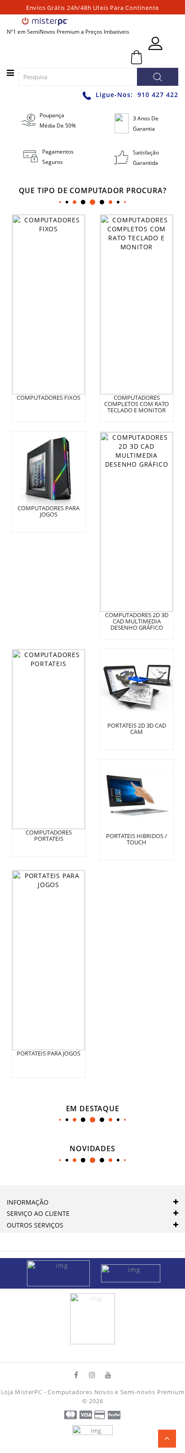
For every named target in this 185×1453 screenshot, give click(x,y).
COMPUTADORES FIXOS (48, 397)
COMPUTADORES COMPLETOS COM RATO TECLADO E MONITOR (136, 404)
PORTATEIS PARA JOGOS (48, 1053)
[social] (76, 1375)
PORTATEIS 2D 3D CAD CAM (136, 728)
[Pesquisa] (157, 77)
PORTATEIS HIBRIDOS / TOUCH (136, 839)
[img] (62, 1272)
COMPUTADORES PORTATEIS (49, 835)
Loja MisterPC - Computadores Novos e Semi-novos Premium (93, 1392)
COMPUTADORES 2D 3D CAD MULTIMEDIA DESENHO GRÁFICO (136, 621)
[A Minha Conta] (155, 43)
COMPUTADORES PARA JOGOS (48, 511)
